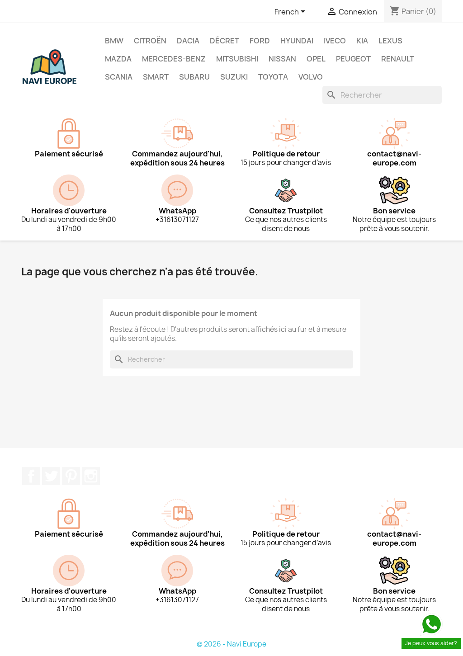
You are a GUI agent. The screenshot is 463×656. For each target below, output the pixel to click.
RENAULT (397, 59)
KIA (362, 41)
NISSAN (282, 59)
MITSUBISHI (237, 59)
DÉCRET (224, 41)
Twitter (51, 476)
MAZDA (118, 59)
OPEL (316, 59)
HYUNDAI (296, 41)
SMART (156, 77)
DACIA (188, 41)
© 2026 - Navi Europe (231, 644)
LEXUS (390, 41)
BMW (114, 41)
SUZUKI (234, 77)
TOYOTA (273, 77)
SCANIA (118, 77)
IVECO (335, 41)
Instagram (91, 476)
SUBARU (194, 77)
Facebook (31, 476)
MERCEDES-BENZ (174, 59)
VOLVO (310, 77)
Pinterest (71, 476)
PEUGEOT (353, 59)
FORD (260, 41)
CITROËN (150, 41)
